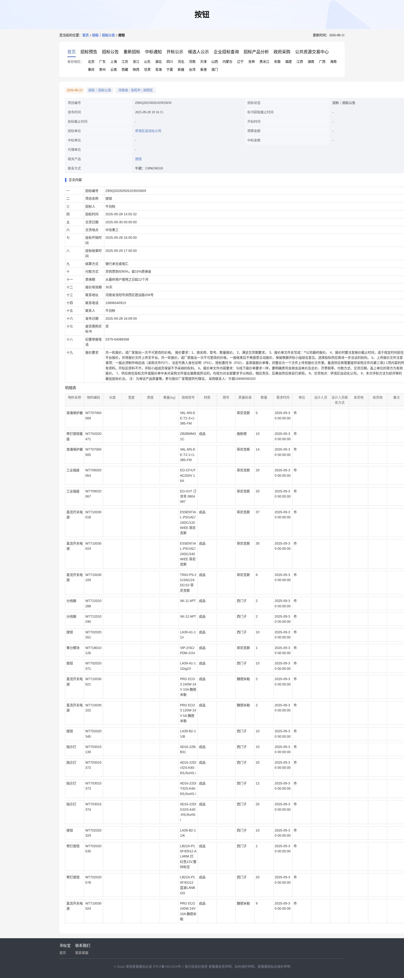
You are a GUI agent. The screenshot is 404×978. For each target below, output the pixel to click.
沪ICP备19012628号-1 (169, 966)
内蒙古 (227, 61)
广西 (322, 61)
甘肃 (147, 69)
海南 (333, 61)
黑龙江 (264, 61)
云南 (113, 69)
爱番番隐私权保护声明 (274, 966)
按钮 (138, 159)
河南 (192, 61)
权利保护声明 (244, 966)
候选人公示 (198, 52)
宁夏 (169, 69)
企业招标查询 (226, 52)
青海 (158, 69)
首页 (85, 35)
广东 (102, 61)
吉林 (251, 61)
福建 (288, 61)
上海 (113, 61)
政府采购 (282, 52)
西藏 (125, 69)
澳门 (214, 69)
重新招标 (131, 52)
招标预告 (88, 52)
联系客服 (81, 953)
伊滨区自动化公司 (148, 131)
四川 (169, 61)
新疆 (181, 69)
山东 (147, 61)
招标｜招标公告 (103, 35)
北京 (91, 61)
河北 (181, 61)
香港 (203, 69)
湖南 (311, 61)
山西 (214, 61)
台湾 (192, 69)
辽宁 (240, 61)
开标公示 (174, 52)
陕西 (136, 69)
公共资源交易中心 (312, 52)
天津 (203, 61)
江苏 (125, 61)
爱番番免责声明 (220, 966)
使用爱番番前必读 (139, 966)
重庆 (91, 69)
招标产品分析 (256, 52)
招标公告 (110, 52)
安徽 (277, 61)
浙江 (136, 61)
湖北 (158, 61)
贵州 (102, 69)
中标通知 (153, 52)
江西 (299, 61)
